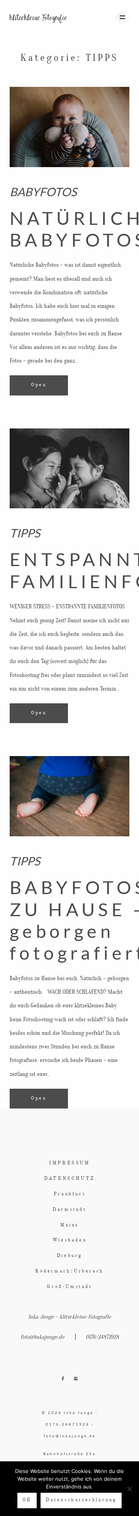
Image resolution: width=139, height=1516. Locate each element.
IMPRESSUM (69, 1163)
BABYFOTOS (43, 192)
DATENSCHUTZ (69, 1178)
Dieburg (69, 1256)
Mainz (69, 1225)
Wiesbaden (69, 1240)
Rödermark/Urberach (69, 1271)
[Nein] (129, 1489)
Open (38, 385)
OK (27, 1500)
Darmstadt (69, 1209)
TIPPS (25, 533)
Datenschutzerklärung (81, 1500)
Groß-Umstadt (69, 1287)
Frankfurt (69, 1194)
